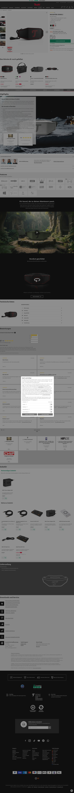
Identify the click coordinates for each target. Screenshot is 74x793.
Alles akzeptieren (45, 414)
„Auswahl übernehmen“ (46, 394)
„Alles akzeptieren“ (44, 390)
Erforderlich (25, 401)
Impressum (34, 399)
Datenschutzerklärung (26, 399)
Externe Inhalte (25, 411)
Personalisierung (25, 409)
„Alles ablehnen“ (41, 386)
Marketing (24, 406)
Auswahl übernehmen (29, 414)
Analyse (24, 404)
